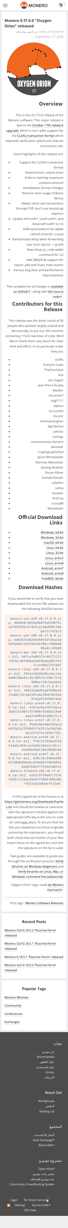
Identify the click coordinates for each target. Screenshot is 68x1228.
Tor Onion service (35, 1200)
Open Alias (45, 1169)
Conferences (13, 1014)
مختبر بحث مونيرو (43, 1174)
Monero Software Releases (44, 903)
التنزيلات (49, 1077)
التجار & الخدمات (44, 1135)
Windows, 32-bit (52, 537)
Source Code (40, 1205)
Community (13, 1005)
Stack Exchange (43, 1140)
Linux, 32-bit (54, 553)
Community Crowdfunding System (32, 1184)
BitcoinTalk (46, 1145)
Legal (13, 1200)
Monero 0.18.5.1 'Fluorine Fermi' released (34, 957)
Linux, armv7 (54, 558)
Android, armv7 (52, 568)
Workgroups (46, 1101)
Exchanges (12, 1022)
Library (49, 1072)
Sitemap (20, 1205)
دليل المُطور (47, 1062)
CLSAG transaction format (35, 136)
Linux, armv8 (54, 563)
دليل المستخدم (45, 1067)
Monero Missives (17, 997)
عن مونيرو (48, 1051)
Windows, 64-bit (52, 532)
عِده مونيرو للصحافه (42, 1179)
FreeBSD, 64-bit (52, 578)
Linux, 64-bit (54, 548)
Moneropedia (45, 1057)
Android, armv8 (52, 573)
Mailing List (46, 1111)
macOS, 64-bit (53, 543)
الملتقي (49, 1106)
